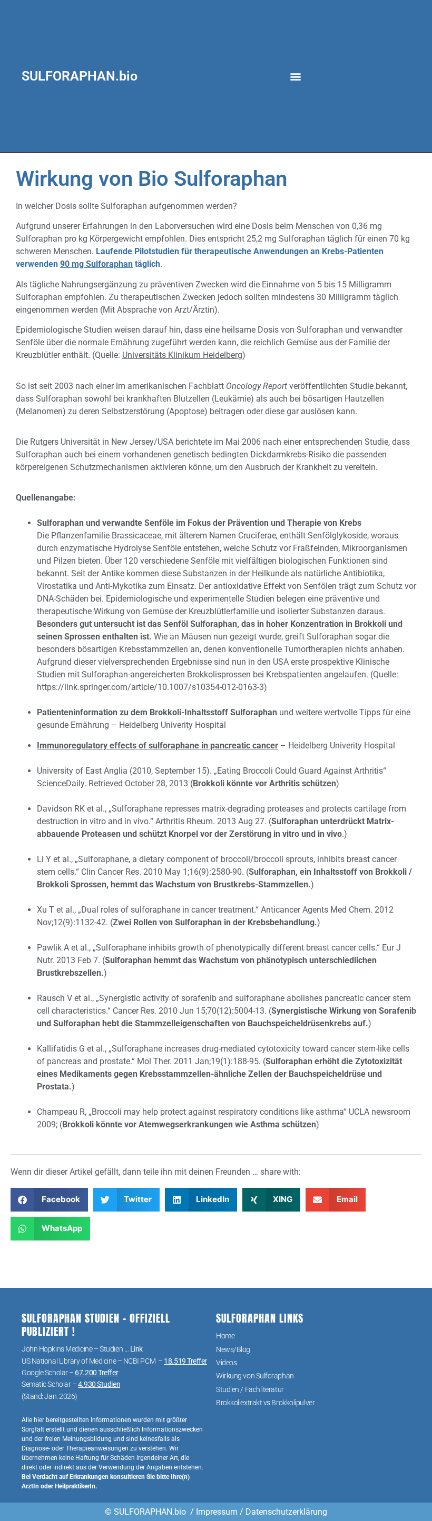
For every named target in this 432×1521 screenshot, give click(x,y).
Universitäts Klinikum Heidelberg (182, 355)
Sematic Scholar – (71, 1384)
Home (225, 1336)
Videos (226, 1362)
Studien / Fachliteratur (250, 1389)
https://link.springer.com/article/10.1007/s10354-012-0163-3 (150, 687)
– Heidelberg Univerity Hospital (216, 746)
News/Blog (233, 1349)
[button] (295, 76)
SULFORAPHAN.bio (80, 76)
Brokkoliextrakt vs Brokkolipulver (265, 1402)
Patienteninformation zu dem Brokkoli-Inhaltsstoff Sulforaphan (157, 712)
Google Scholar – (70, 1372)
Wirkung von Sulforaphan (255, 1376)
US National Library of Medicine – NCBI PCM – (114, 1361)
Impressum (217, 1512)
